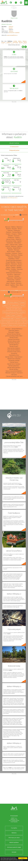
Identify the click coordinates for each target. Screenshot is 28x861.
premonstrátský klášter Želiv (13, 336)
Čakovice (24, 41)
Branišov (14, 229)
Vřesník (13, 283)
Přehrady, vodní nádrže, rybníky (14, 309)
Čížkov (19, 234)
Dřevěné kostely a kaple (8, 318)
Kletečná (18, 239)
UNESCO (6, 305)
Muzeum (4, 325)
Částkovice (17, 230)
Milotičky (9, 248)
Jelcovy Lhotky (11, 239)
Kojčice (19, 241)
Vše (4, 302)
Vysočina (11, 28)
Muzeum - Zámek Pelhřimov (13, 329)
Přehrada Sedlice (14, 330)
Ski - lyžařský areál (14, 305)
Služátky (13, 269)
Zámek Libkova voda (14, 341)
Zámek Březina (13, 344)
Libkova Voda (13, 244)
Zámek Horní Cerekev (13, 364)
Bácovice (7, 227)
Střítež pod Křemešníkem (13, 273)
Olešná (18, 251)
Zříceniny (19, 315)
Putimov (18, 262)
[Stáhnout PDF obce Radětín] (23, 47)
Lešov (7, 244)
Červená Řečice (16, 232)
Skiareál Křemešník (13, 339)
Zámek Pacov (14, 362)
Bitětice (19, 41)
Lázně (2, 322)
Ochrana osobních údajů (14, 847)
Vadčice (17, 280)
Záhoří (7, 285)
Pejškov (8, 255)
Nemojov (16, 250)
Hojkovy (17, 237)
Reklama (14, 833)
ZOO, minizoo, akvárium (12, 302)
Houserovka (15, 42)
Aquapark (22, 302)
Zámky (13, 315)
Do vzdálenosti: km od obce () (14, 290)
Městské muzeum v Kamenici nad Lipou (14, 373)
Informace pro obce (14, 837)
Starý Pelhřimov (14, 271)
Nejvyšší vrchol (9, 322)
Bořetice (8, 229)
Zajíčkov (12, 285)
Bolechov (19, 227)
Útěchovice (9, 278)
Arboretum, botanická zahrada (10, 312)
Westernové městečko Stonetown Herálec (14, 359)
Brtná (19, 229)
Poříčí (17, 258)
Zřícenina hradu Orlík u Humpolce (14, 352)
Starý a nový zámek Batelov (14, 371)
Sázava (8, 267)
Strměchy (10, 274)
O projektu (14, 828)
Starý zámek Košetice (13, 350)
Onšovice (14, 253)
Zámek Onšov (9, 357)
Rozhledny (22, 312)
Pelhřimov (11, 26)
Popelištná (11, 258)
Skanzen (22, 305)
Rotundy (18, 318)
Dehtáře (10, 236)
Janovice (20, 42)
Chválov (8, 234)
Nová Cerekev (11, 251)
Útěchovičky (17, 278)
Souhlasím (22, 858)
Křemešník (17, 243)
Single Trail (24, 322)
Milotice (19, 246)
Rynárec (19, 266)
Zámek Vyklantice (13, 366)
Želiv (17, 285)
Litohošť (7, 246)
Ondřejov (8, 253)
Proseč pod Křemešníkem (13, 260)
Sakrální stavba (22, 325)
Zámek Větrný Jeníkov (13, 367)
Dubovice (16, 236)
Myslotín (10, 250)
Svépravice (17, 274)
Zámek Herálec (13, 369)
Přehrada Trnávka (13, 332)
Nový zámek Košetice (14, 348)
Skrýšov (8, 269)
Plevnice (10, 257)
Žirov (21, 285)
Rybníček (13, 266)
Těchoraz (10, 276)
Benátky (15, 41)
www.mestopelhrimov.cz (12, 35)
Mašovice (13, 246)
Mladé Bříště (16, 248)
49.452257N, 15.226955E (14, 32)
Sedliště (19, 267)
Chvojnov (3, 42)
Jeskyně (23, 318)
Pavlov (20, 253)
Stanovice (19, 269)
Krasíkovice (10, 243)
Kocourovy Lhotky (11, 241)
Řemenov (14, 264)
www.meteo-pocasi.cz (12, 197)
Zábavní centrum (12, 325)
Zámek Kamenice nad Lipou (14, 376)
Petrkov (20, 255)
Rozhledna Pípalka (13, 343)
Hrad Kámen (18, 357)
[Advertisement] (14, 117)
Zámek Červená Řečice (13, 334)
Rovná (19, 264)
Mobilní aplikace (14, 842)
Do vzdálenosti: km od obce (10, 215)
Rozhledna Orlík (14, 355)
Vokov (8, 283)
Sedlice (13, 267)
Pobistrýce (17, 257)
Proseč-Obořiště (10, 262)
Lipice (20, 244)
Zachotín (18, 283)
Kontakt (14, 852)
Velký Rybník (10, 281)
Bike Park (17, 322)
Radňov (8, 264)
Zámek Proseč (13, 337)
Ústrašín (16, 276)
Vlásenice (18, 281)
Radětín (6, 21)
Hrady (8, 315)
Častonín (8, 232)
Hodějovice (9, 42)
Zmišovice (14, 287)
